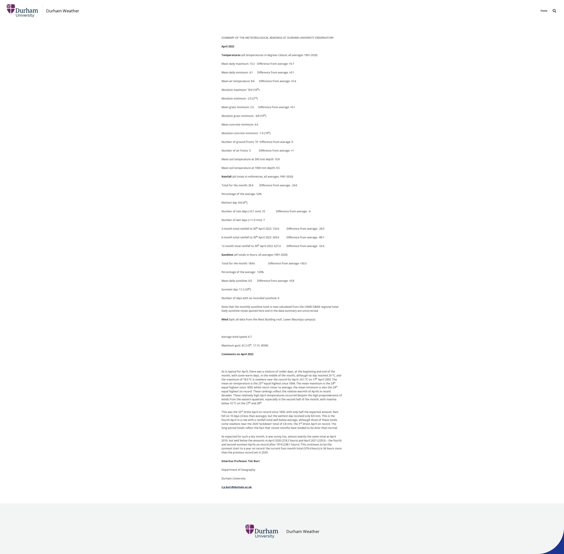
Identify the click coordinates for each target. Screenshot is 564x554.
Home (544, 10)
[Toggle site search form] (554, 11)
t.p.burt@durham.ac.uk (236, 487)
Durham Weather (62, 10)
